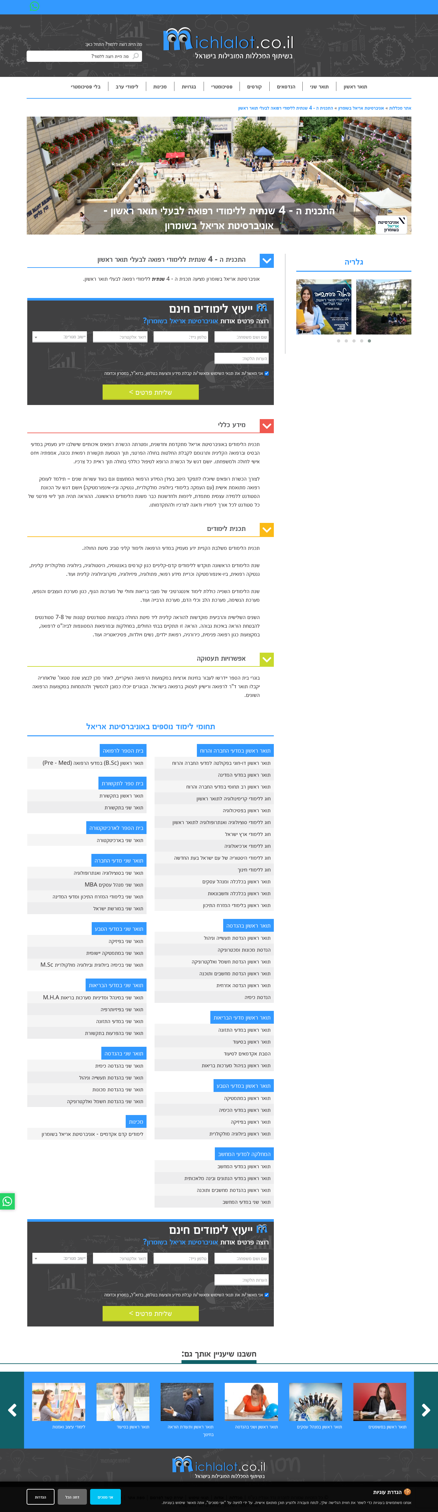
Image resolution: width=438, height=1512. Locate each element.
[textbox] (59, 336)
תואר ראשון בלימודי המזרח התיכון (237, 905)
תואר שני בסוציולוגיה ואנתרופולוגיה (108, 872)
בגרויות (189, 86)
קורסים (254, 86)
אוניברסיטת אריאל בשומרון (361, 107)
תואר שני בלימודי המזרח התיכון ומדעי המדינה (98, 896)
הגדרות (40, 1497)
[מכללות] (228, 44)
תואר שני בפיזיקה (126, 941)
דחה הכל (72, 1497)
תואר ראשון (355, 86)
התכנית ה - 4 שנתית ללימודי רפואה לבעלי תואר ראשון (285, 107)
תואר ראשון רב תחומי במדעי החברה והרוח (228, 786)
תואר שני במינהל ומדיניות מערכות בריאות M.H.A (93, 997)
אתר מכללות (400, 107)
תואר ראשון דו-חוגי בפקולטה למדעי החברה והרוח (221, 762)
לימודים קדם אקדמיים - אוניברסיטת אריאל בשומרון (92, 1133)
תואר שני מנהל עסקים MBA (114, 884)
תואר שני (319, 86)
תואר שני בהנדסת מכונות (117, 1089)
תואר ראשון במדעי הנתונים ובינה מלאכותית (227, 1178)
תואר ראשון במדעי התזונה (244, 1029)
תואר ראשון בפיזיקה (251, 1121)
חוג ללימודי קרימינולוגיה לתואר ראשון (234, 798)
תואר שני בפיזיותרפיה (122, 1009)
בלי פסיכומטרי (86, 86)
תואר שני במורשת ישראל (118, 908)
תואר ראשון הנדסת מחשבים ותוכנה (235, 973)
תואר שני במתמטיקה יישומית (114, 952)
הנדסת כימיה (258, 997)
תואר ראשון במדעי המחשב (244, 1166)
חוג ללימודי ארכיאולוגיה (247, 845)
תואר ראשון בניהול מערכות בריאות (236, 1065)
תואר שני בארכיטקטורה (120, 840)
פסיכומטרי (221, 86)
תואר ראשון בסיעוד (252, 1041)
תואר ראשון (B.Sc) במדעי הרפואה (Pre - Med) (93, 762)
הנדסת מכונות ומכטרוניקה (244, 949)
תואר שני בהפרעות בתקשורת (114, 1033)
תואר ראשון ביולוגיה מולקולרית (240, 1133)
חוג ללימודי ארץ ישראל (248, 834)
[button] (369, 341)
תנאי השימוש (222, 372)
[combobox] (59, 337)
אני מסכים (105, 1497)
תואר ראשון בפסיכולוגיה (247, 810)
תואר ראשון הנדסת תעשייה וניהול (237, 937)
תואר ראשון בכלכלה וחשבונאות (239, 893)
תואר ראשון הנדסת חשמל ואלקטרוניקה (231, 961)
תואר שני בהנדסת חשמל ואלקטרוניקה (105, 1101)
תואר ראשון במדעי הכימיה (245, 1109)
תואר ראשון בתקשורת (121, 795)
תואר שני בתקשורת (124, 807)
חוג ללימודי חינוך (254, 869)
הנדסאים (286, 86)
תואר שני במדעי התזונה (119, 1021)
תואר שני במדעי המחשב (247, 1201)
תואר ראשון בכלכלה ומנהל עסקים (236, 881)
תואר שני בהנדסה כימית (119, 1065)
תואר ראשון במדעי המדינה (244, 774)
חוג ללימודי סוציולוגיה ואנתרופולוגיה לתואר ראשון (222, 822)
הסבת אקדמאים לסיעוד (247, 1053)
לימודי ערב (127, 86)
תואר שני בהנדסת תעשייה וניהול (111, 1077)
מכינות (160, 86)
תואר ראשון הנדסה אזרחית (243, 985)
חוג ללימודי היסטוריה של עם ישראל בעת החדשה (222, 857)
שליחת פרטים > (150, 391)
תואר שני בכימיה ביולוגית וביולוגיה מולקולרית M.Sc (91, 964)
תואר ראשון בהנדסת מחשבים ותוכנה (234, 1190)
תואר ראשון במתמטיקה (247, 1098)
